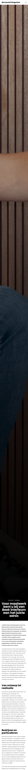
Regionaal (17, 600)
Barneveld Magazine (11, 2)
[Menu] (25, 2)
